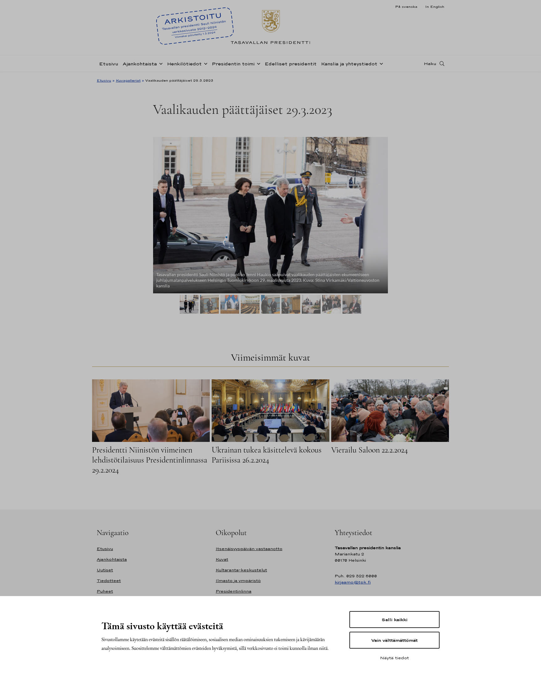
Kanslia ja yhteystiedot (349, 64)
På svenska (406, 6)
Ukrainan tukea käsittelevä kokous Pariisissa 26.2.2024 (267, 455)
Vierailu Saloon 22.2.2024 (369, 450)
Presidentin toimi (233, 64)
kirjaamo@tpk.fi (353, 582)
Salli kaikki (394, 619)
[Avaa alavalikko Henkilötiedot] (204, 63)
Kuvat (222, 559)
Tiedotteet (109, 580)
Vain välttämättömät (394, 640)
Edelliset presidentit (291, 64)
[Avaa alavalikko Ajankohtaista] (159, 63)
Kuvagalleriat (128, 80)
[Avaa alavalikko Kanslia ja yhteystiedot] (380, 63)
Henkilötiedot (184, 64)
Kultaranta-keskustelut (241, 570)
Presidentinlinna (233, 591)
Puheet (105, 591)
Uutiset (105, 570)
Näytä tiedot (394, 657)
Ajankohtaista (140, 64)
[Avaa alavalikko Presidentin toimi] (257, 63)
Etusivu (108, 64)
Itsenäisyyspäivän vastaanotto (249, 548)
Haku (430, 63)
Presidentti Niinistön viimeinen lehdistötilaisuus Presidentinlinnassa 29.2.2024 (149, 460)
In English (434, 6)
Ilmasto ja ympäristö (238, 580)
